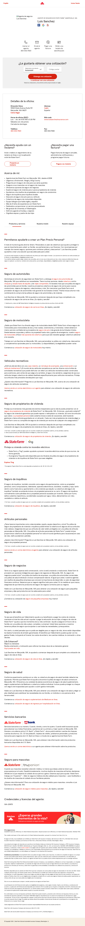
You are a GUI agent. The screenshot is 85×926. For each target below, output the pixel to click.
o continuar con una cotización (42, 80)
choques (7, 284)
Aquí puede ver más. (12, 648)
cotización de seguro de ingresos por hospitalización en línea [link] (37, 704)
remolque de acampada (50, 366)
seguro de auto (44, 330)
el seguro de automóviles (61, 279)
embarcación (68, 366)
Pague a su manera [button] (63, 164)
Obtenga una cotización (42, 76)
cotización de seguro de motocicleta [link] (28, 348)
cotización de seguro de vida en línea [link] (28, 659)
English (6, 3)
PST (25, 117)
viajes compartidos (41, 284)
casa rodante (33, 366)
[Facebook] (39, 25)
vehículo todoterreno (12, 368)
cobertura (67, 281)
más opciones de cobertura (31, 335)
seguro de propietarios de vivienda (17, 411)
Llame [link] (6, 388)
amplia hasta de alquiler (21, 284)
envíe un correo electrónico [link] (21, 746)
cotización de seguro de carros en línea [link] (29, 307)
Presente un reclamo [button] (14, 164)
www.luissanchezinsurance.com (56, 119)
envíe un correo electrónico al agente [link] (24, 550)
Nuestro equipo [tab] (68, 224)
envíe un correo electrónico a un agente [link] (26, 388)
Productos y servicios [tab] (17, 224)
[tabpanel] (42, 116)
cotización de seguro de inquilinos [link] (27, 506)
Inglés (46, 108)
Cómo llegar (15, 113)
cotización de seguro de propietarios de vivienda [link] (33, 436)
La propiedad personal (21, 416)
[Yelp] (47, 25)
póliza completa (25, 847)
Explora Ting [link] (9, 462)
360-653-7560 (16, 131)
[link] (36, 46)
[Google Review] (43, 25)
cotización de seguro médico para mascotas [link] (31, 789)
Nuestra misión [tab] (42, 224)
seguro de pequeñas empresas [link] (37, 599)
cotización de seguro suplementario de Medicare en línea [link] (36, 699)
